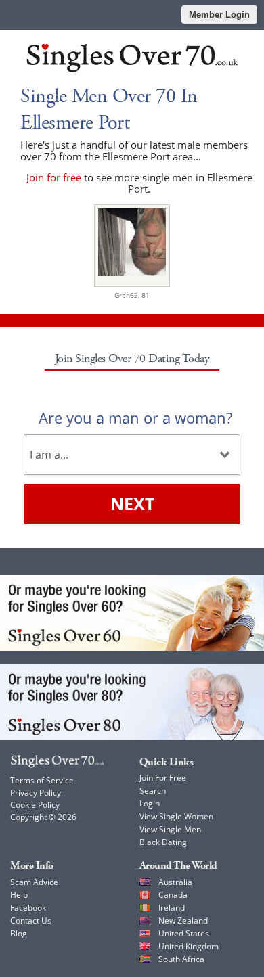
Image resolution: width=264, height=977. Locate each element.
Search (152, 790)
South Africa (181, 959)
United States (183, 933)
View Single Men (170, 829)
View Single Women (176, 816)
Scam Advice (34, 882)
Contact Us (30, 920)
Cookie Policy (35, 805)
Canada (173, 895)
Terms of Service (42, 780)
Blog (18, 933)
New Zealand (183, 920)
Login (149, 803)
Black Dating (163, 842)
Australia (175, 882)
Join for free (53, 177)
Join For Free (162, 777)
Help (19, 895)
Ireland (171, 907)
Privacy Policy (35, 792)
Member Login (219, 14)
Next (132, 503)
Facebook (28, 907)
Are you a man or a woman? (135, 417)
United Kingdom (188, 946)
